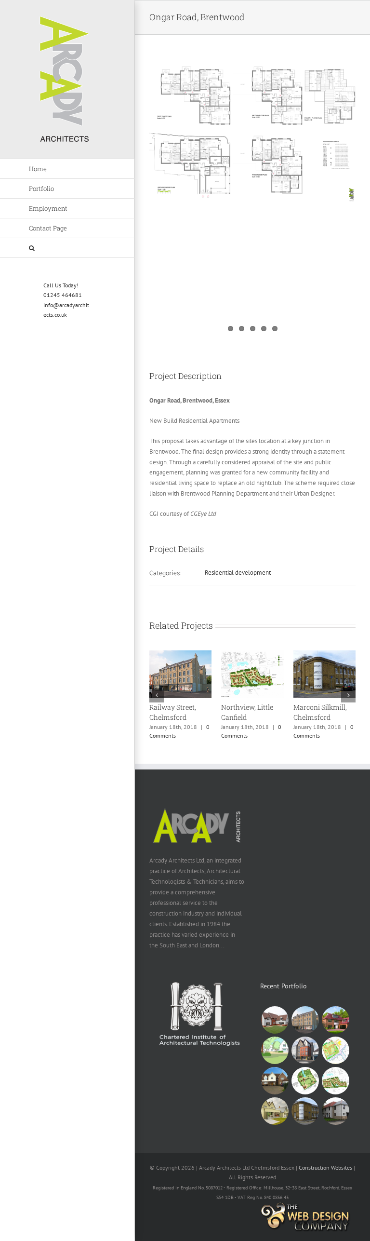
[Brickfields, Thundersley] (274, 1020)
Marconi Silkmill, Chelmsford (320, 711)
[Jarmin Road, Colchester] (335, 1111)
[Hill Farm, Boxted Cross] (335, 1050)
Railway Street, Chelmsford (172, 711)
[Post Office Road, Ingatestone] (335, 1020)
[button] (67, 248)
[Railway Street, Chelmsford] (180, 654)
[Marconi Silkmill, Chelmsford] (324, 654)
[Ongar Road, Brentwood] (305, 1050)
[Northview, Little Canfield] (252, 654)
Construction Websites (325, 1167)
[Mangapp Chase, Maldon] (274, 1081)
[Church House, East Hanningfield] (305, 1081)
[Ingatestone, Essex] (274, 1050)
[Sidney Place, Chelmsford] (274, 1111)
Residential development (238, 572)
